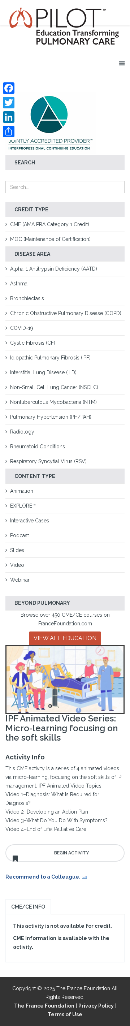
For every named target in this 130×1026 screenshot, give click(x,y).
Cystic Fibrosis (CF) (32, 343)
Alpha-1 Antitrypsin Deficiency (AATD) (53, 269)
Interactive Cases (29, 520)
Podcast (19, 535)
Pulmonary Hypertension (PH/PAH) (50, 417)
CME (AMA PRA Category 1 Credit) (49, 224)
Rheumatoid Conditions (37, 446)
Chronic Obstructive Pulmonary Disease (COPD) (65, 313)
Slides (17, 550)
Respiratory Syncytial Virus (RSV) (48, 461)
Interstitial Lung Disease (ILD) (43, 372)
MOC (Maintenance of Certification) (50, 239)
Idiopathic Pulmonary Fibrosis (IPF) (50, 358)
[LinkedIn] (8, 117)
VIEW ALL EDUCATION (65, 638)
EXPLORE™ (23, 506)
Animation (21, 491)
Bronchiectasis (27, 298)
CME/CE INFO (28, 907)
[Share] (8, 131)
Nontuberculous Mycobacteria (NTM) (53, 402)
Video (17, 565)
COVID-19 (21, 328)
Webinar (20, 580)
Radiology (22, 432)
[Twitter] (8, 102)
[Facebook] (8, 88)
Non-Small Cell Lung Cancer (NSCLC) (54, 387)
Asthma (18, 283)
